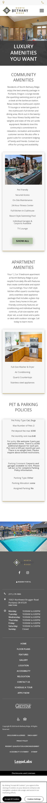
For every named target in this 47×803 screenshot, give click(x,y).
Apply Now (23, 693)
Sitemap (34, 752)
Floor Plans (23, 649)
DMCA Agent (32, 735)
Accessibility (23, 671)
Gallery (23, 660)
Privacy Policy (22, 741)
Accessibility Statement (19, 752)
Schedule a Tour (23, 687)
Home (23, 643)
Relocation (23, 676)
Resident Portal (24, 582)
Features (23, 654)
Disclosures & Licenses (16, 735)
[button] (19, 572)
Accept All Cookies (12, 799)
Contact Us (23, 682)
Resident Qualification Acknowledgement (22, 746)
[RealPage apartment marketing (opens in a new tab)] (23, 762)
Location (23, 665)
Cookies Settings (34, 799)
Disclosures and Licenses (23, 773)
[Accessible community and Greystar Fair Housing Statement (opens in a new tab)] (18, 719)
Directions (13, 605)
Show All (22, 240)
